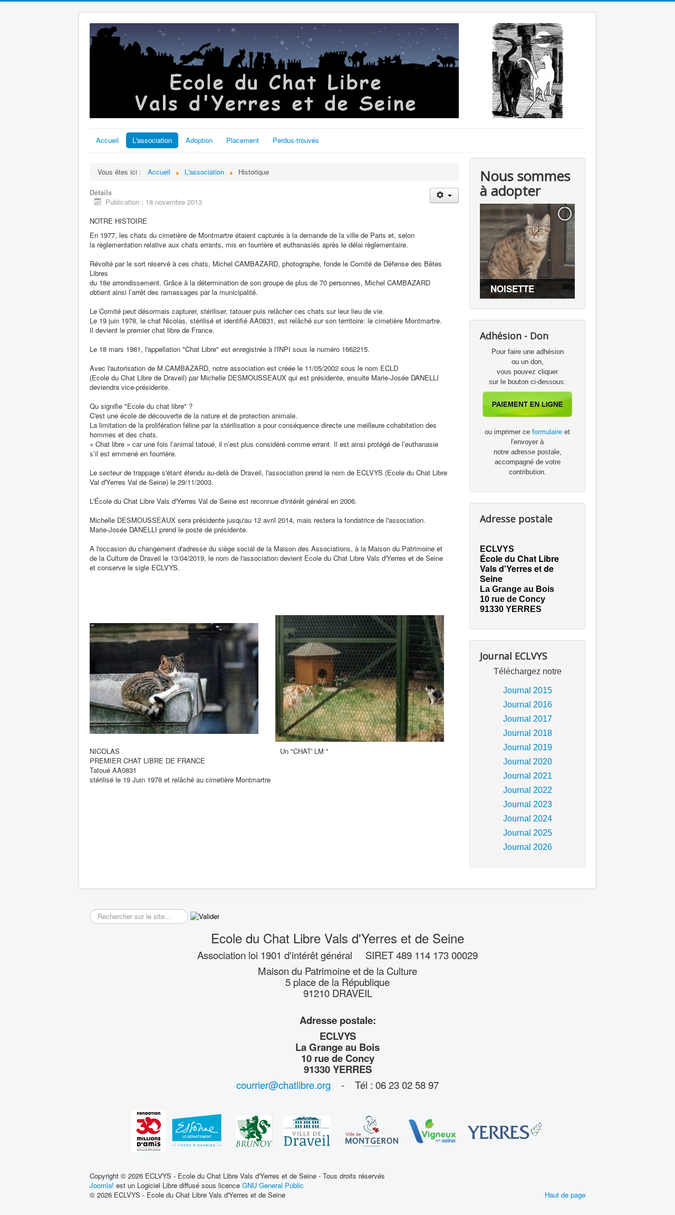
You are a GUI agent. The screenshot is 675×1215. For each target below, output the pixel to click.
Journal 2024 (527, 818)
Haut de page (565, 1195)
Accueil (107, 140)
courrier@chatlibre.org (283, 1085)
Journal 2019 (527, 747)
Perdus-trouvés (296, 140)
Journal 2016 (527, 704)
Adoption (199, 140)
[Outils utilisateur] (444, 195)
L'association (152, 140)
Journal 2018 (527, 733)
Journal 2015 (527, 690)
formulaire (548, 432)
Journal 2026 (527, 847)
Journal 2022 (527, 790)
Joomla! (102, 1185)
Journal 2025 (527, 832)
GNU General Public (273, 1185)
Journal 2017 (527, 718)
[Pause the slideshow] (542, 251)
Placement (242, 140)
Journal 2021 (527, 775)
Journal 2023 (527, 804)
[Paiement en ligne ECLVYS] (527, 403)
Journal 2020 (527, 761)
